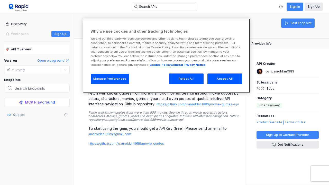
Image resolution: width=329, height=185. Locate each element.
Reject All (186, 78)
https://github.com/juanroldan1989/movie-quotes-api (198, 104)
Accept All (225, 78)
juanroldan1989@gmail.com (109, 134)
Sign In (295, 6)
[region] (166, 55)
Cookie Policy (160, 65)
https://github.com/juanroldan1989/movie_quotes (126, 143)
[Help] (281, 7)
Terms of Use (295, 122)
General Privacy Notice (188, 65)
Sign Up (314, 6)
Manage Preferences (109, 78)
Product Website (269, 122)
